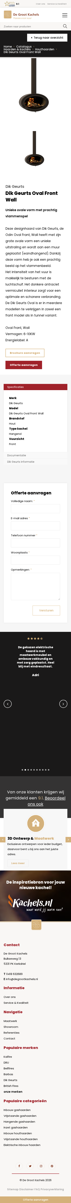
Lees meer (18, 863)
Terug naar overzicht (48, 38)
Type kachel (18, 429)
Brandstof (16, 418)
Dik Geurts (10, 1080)
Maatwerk (10, 1021)
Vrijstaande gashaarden (20, 1116)
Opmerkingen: (21, 569)
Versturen (46, 610)
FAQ (37, 1189)
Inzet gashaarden (16, 1127)
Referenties (11, 1033)
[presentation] (8, 704)
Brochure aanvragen (25, 353)
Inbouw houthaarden (18, 1133)
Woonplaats (20, 552)
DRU (6, 1062)
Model (13, 408)
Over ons (40, 3)
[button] (22, 769)
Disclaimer (26, 1189)
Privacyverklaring (52, 1189)
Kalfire (8, 1057)
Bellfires (9, 1068)
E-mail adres (20, 518)
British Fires (11, 1086)
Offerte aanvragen (35, 1200)
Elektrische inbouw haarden (22, 1145)
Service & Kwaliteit (57, 3)
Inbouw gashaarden (17, 1110)
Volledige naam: (23, 501)
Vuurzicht (16, 439)
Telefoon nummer (24, 535)
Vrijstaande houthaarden (21, 1139)
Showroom (11, 1027)
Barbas (8, 1074)
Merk (13, 398)
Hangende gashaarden (19, 1122)
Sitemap (13, 1189)
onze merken (13, 1092)
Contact (9, 1038)
